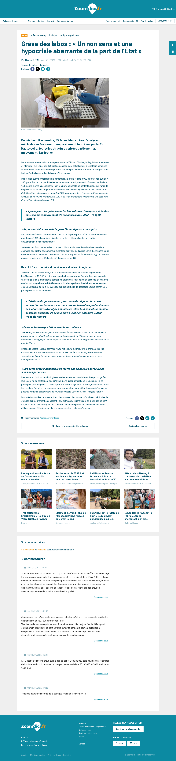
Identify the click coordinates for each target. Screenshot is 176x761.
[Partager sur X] (38, 69)
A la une (82, 723)
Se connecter (129, 21)
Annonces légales (65, 21)
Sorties (41, 21)
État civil (50, 21)
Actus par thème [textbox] (10, 21)
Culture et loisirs (86, 730)
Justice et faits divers (88, 733)
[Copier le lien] (48, 69)
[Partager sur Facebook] (32, 69)
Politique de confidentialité (59, 755)
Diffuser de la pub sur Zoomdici (34, 741)
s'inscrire (41, 549)
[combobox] (13, 21)
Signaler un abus (101, 597)
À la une (31, 21)
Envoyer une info (165, 21)
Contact (24, 738)
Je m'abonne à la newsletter (128, 729)
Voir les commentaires (49, 418)
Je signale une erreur (138, 426)
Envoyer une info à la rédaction (34, 745)
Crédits (24, 755)
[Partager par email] (43, 69)
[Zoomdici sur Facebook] (172, 44)
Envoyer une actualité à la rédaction (72, 426)
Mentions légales (37, 755)
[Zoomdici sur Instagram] (172, 51)
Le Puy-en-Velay (38, 35)
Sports (81, 737)
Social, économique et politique (64, 35)
